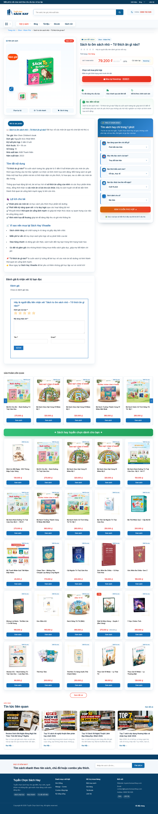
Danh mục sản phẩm (8, 24)
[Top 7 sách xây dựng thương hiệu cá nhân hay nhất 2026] (97, 721)
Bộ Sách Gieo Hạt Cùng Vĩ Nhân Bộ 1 (48, 408)
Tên (16, 337)
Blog (140, 2)
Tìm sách (138, 765)
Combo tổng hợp (61, 790)
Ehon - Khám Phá (24, 30)
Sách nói (69, 24)
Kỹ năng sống (60, 794)
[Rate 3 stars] (87, 51)
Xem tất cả (78, 695)
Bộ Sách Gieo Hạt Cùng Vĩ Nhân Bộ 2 (78, 408)
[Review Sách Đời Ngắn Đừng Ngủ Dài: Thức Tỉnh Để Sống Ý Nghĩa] (135, 721)
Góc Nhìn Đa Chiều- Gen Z (137, 570)
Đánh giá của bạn (21, 310)
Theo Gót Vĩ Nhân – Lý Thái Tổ (107, 673)
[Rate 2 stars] (84, 51)
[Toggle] (144, 2)
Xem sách (18, 420)
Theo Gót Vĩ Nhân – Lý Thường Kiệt (136, 673)
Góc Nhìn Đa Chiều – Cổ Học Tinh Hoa (108, 571)
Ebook (57, 24)
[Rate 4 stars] (90, 51)
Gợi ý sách (24, 24)
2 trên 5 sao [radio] (20, 313)
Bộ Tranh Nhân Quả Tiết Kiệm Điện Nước (17, 571)
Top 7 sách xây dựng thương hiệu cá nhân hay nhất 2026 (97, 734)
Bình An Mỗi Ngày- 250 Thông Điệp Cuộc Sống (17, 470)
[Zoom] (11, 89)
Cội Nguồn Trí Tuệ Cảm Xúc (77, 570)
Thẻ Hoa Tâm (42, 672)
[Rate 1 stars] (81, 51)
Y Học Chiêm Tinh (134, 621)
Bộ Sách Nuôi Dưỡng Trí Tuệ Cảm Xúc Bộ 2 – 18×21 (17, 521)
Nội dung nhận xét (21, 319)
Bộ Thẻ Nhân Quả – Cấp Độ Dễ (138, 520)
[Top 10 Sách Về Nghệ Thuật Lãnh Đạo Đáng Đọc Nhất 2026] (59, 721)
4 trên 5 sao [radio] (29, 313)
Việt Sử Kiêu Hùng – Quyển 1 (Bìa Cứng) (108, 622)
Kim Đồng (59, 783)
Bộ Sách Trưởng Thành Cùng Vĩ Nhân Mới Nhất (108, 408)
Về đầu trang (140, 806)
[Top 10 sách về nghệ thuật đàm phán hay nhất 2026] (21, 721)
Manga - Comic (61, 787)
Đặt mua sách (91, 783)
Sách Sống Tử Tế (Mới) (75, 621)
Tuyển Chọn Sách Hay (26, 780)
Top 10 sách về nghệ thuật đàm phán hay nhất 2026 (21, 734)
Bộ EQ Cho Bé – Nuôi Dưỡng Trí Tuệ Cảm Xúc (18, 408)
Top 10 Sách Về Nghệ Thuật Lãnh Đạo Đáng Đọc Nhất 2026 (58, 734)
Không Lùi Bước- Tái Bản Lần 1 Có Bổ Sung (17, 622)
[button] (5, 400)
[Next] (67, 71)
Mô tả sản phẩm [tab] (16, 124)
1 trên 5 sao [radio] (15, 313)
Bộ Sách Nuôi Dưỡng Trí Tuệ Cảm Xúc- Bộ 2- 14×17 (138, 470)
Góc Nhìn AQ (42, 621)
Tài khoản (89, 790)
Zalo (119, 796)
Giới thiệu (134, 2)
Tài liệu (46, 24)
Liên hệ (151, 2)
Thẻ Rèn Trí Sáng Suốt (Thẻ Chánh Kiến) (77, 673)
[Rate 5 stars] (93, 51)
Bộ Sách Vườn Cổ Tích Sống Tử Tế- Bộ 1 (138, 408)
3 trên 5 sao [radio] (24, 313)
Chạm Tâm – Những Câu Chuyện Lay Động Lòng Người (48, 571)
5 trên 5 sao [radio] (33, 313)
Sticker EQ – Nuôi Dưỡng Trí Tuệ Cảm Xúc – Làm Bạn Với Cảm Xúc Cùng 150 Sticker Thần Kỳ (17, 673)
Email (53, 337)
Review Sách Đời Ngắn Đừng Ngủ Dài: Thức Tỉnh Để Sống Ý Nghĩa (135, 734)
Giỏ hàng (89, 787)
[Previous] (12, 71)
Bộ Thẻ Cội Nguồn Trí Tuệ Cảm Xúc (107, 521)
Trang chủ (11, 30)
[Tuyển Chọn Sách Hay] (18, 12)
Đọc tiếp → (10, 745)
